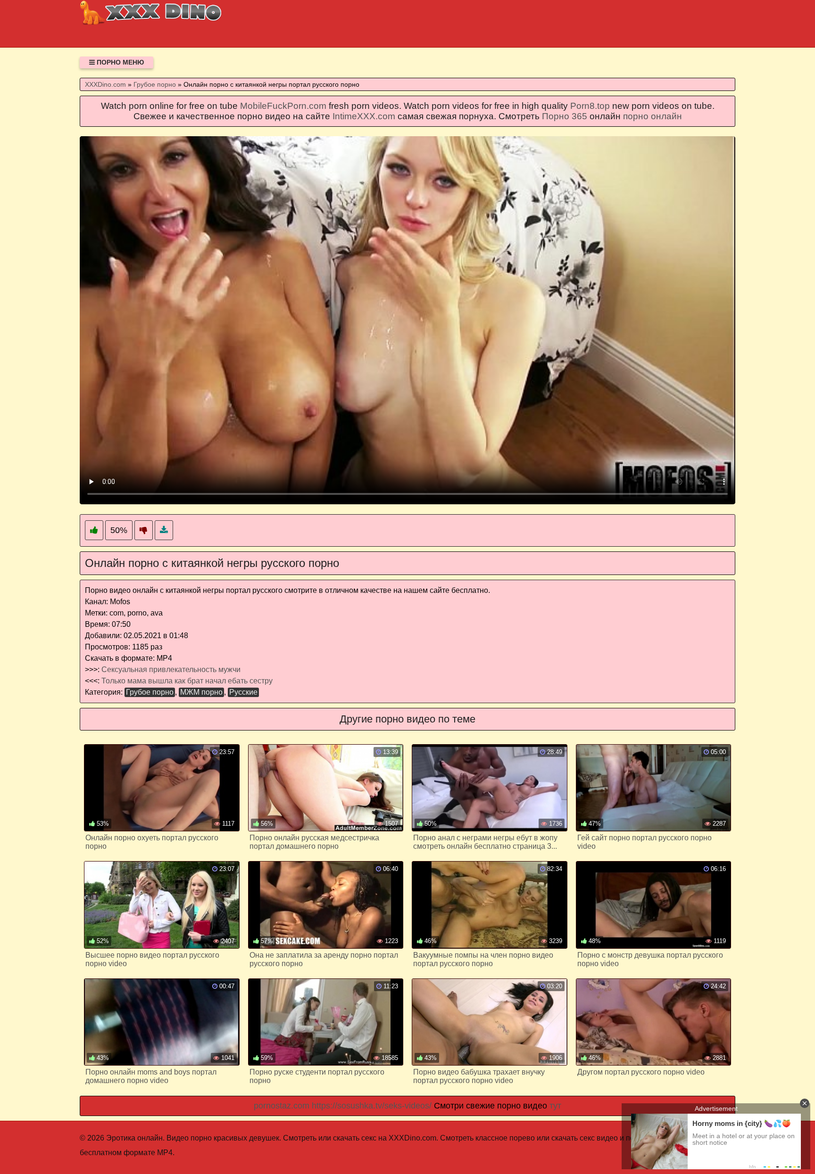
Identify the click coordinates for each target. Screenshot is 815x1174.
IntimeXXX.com (364, 116)
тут (555, 1105)
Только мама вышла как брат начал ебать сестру (187, 681)
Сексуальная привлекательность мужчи (171, 669)
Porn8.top (590, 106)
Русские (243, 692)
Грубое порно (150, 692)
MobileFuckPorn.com (283, 106)
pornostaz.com (281, 1105)
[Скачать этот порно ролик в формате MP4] (164, 530)
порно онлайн (652, 116)
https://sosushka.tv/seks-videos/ (372, 1105)
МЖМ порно (201, 692)
